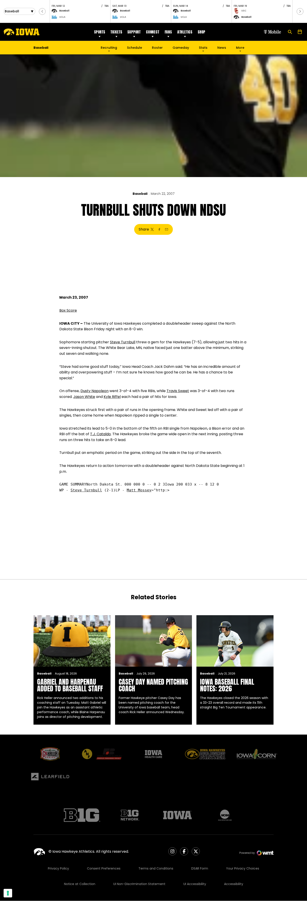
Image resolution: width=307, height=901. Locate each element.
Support (134, 32)
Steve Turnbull (122, 342)
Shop (201, 32)
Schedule (134, 47)
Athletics (184, 32)
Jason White (84, 396)
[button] (42, 11)
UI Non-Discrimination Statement (139, 884)
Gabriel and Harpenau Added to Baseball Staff (70, 685)
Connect (152, 32)
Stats (203, 47)
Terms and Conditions (155, 868)
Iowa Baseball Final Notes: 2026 (227, 685)
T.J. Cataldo (100, 434)
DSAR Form (199, 868)
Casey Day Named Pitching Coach (153, 685)
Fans (168, 32)
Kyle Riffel (112, 396)
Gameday (181, 47)
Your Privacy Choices (242, 868)
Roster (157, 47)
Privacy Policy (58, 868)
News (221, 47)
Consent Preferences (103, 868)
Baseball (140, 193)
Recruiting (109, 47)
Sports (99, 32)
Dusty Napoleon (94, 390)
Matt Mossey (139, 490)
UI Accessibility (194, 884)
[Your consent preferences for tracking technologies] (8, 893)
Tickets (116, 32)
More (240, 47)
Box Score (68, 310)
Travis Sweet (178, 390)
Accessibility (233, 884)
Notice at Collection (79, 884)
